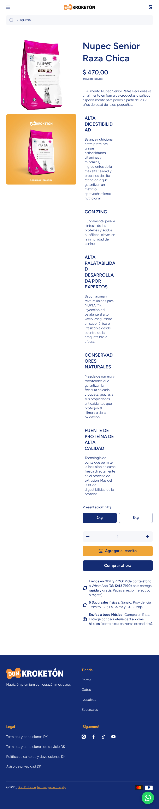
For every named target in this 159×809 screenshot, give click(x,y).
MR (98, 305)
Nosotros (89, 699)
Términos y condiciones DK (27, 737)
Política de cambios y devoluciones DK (35, 756)
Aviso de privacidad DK (23, 766)
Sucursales (90, 709)
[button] (151, 7)
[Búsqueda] (9, 20)
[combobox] (79, 20)
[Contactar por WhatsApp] (148, 798)
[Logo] (79, 7)
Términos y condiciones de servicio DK (35, 747)
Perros (86, 680)
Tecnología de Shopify (51, 787)
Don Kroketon (27, 787)
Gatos (86, 690)
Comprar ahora (117, 565)
